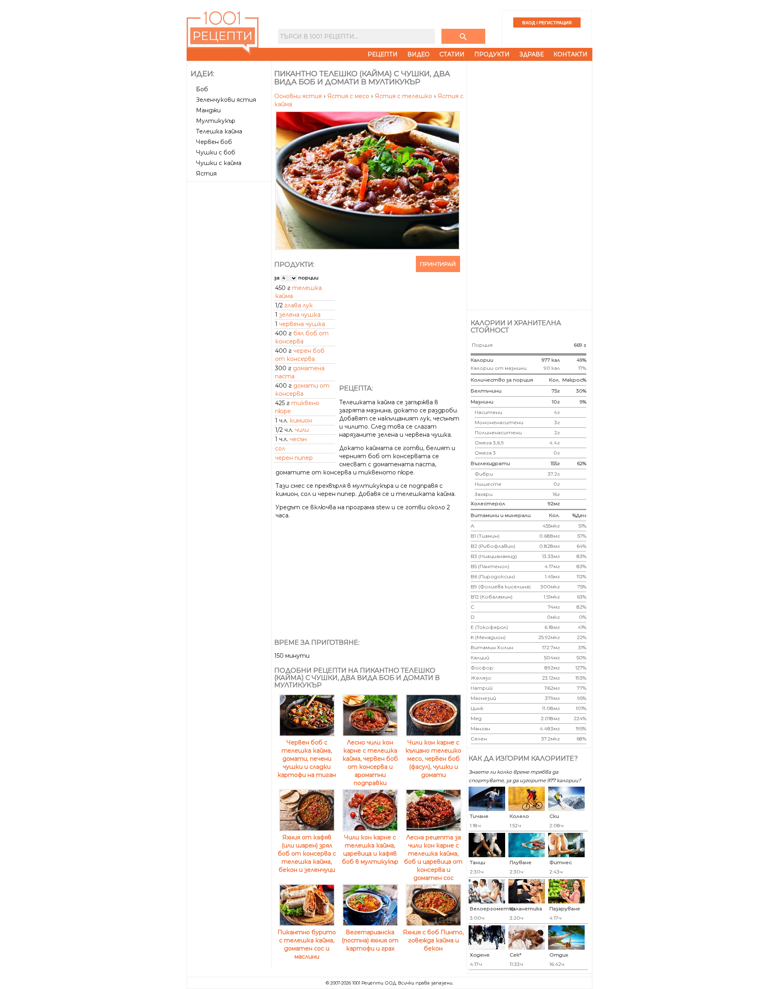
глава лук (298, 305)
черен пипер (294, 457)
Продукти (492, 54)
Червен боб (214, 142)
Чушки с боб (215, 152)
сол (280, 448)
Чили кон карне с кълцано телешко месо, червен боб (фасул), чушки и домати (433, 759)
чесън (298, 439)
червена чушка (302, 324)
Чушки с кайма (218, 163)
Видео (418, 54)
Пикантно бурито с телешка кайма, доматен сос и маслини (307, 944)
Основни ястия (298, 96)
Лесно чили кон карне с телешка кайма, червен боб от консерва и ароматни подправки (370, 763)
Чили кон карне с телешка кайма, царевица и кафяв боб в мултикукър (370, 849)
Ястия (206, 173)
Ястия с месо (349, 96)
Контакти (570, 54)
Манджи (208, 110)
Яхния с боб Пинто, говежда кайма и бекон (433, 940)
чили (302, 429)
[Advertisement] (230, 306)
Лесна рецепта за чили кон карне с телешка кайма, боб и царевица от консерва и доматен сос (433, 858)
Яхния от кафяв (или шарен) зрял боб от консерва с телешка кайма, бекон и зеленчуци (307, 853)
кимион (301, 420)
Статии (452, 54)
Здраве (531, 54)
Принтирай (438, 264)
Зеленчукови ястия (226, 99)
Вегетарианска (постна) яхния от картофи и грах (370, 940)
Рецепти (383, 54)
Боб (202, 89)
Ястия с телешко (404, 96)
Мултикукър (215, 120)
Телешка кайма (219, 131)
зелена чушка (300, 314)
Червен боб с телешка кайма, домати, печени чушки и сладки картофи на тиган (307, 759)
